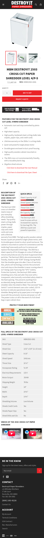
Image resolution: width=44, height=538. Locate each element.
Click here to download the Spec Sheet (22, 172)
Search (4, 528)
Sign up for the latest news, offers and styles (19, 465)
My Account (6, 514)
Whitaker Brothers (12, 489)
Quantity (5, 88)
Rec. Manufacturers (9, 525)
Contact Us (6, 504)
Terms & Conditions (9, 517)
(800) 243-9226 (9, 500)
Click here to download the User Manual (22, 168)
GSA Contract (7, 521)
